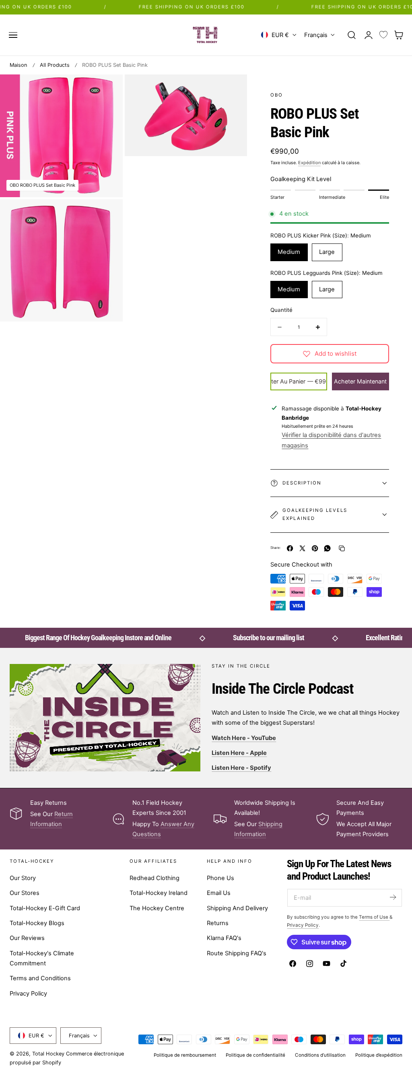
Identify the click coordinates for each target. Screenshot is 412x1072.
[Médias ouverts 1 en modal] (108, 88)
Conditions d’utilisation (320, 1055)
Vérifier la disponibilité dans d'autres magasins (331, 440)
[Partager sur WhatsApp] (327, 548)
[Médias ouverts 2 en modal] (232, 88)
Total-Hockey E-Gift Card (45, 907)
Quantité (281, 310)
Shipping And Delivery (237, 907)
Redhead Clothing (154, 878)
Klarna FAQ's (224, 938)
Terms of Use (374, 917)
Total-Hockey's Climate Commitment (42, 958)
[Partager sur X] (302, 548)
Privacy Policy (28, 993)
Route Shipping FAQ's (236, 953)
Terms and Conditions (40, 978)
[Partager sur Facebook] (290, 548)
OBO (276, 95)
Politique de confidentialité (255, 1055)
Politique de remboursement (185, 1055)
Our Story (23, 878)
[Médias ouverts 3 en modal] (108, 213)
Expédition (309, 162)
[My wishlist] (383, 35)
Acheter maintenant (360, 381)
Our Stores (24, 893)
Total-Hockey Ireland (158, 893)
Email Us (219, 893)
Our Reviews (27, 938)
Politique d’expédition (378, 1055)
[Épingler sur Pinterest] (315, 548)
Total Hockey (48, 1054)
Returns (218, 923)
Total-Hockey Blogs (37, 923)
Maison (18, 65)
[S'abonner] (392, 897)
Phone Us (220, 878)
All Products (55, 65)
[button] (13, 35)
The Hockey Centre (157, 907)
